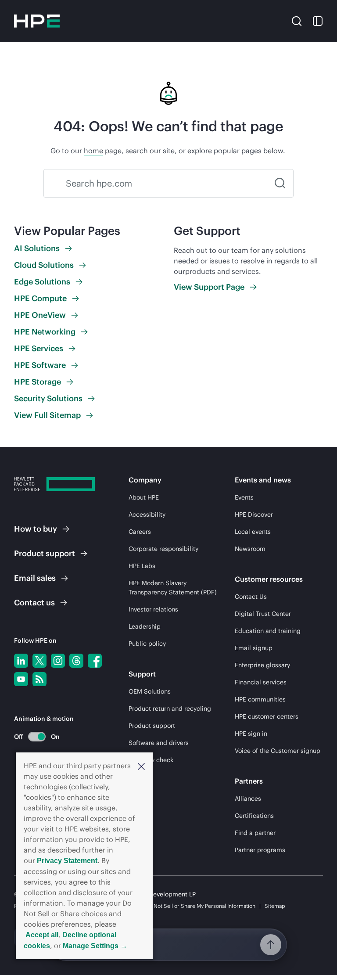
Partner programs (260, 850)
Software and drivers (159, 743)
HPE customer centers (266, 716)
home (93, 150)
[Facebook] (95, 661)
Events (244, 497)
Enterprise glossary (262, 665)
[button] (141, 765)
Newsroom (250, 549)
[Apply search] (280, 183)
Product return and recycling (170, 708)
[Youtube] (21, 679)
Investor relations (153, 609)
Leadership (145, 626)
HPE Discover (254, 514)
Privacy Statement (67, 860)
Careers (140, 532)
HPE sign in (251, 734)
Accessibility (147, 514)
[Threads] (76, 661)
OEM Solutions (150, 691)
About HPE (144, 497)
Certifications (254, 816)
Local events (253, 532)
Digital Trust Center (263, 614)
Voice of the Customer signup (277, 751)
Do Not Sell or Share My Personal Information (200, 906)
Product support (152, 726)
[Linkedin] (21, 661)
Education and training (268, 631)
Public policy (147, 644)
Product (44, 553)
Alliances (248, 798)
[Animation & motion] (37, 736)
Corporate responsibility (163, 549)
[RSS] (39, 679)
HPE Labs (142, 566)
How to (35, 529)
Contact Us (251, 597)
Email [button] (35, 578)
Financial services (261, 682)
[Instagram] (58, 661)
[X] (39, 661)
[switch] (32, 736)
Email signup (253, 648)
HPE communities (260, 699)
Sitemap (275, 906)
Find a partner (255, 833)
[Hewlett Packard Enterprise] (37, 21)
